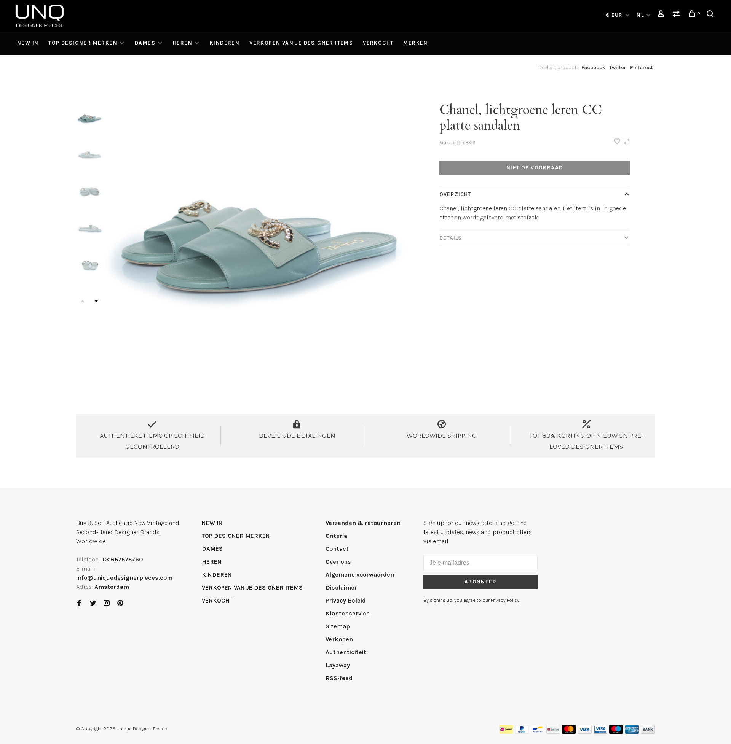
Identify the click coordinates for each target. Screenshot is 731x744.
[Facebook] (79, 603)
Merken (415, 43)
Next (96, 301)
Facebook (593, 67)
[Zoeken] (711, 15)
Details (450, 238)
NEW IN (27, 43)
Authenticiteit (346, 652)
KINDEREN (224, 43)
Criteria (336, 535)
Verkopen (339, 639)
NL (640, 15)
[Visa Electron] (600, 731)
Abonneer (480, 582)
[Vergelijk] (677, 15)
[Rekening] (662, 15)
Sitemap (338, 626)
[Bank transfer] (648, 731)
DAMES (145, 43)
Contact (337, 548)
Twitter (617, 67)
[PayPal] (522, 731)
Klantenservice (348, 613)
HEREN (182, 43)
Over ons (338, 561)
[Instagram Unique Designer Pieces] (107, 603)
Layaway (338, 665)
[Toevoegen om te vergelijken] (627, 142)
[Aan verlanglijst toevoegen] (618, 142)
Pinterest (641, 67)
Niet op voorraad (534, 167)
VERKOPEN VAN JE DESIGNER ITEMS (301, 43)
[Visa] (585, 731)
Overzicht (455, 194)
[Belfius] (553, 731)
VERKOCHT (378, 43)
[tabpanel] (257, 241)
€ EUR (615, 15)
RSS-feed (339, 678)
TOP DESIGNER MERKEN (82, 43)
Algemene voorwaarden (360, 574)
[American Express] (632, 731)
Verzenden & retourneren (363, 522)
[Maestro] (616, 731)
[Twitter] (93, 603)
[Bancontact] (537, 731)
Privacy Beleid (346, 600)
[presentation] (89, 118)
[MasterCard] (569, 731)
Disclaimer (341, 587)
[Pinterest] (120, 603)
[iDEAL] (506, 731)
